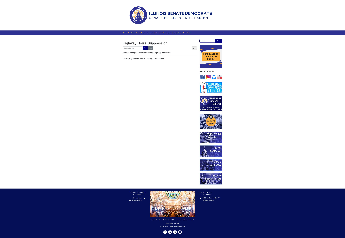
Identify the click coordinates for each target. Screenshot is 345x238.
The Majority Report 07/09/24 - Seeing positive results (143, 59)
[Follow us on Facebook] (202, 76)
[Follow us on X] (175, 231)
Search (219, 41)
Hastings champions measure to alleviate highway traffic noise (147, 53)
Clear (150, 48)
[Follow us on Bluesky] (214, 76)
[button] (132, 33)
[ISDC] (172, 15)
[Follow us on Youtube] (180, 231)
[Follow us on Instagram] (208, 76)
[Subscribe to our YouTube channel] (220, 76)
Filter (145, 48)
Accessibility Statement (172, 223)
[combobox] (207, 41)
